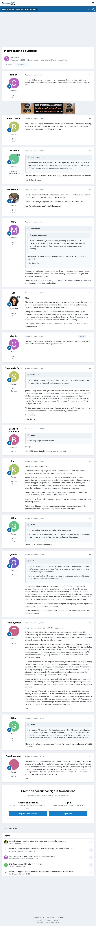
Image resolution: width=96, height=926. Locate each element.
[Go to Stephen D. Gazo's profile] (14, 376)
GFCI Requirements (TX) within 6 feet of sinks (26, 864)
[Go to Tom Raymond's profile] (14, 631)
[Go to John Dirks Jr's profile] (14, 198)
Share (10, 65)
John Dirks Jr (13, 189)
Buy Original (13, 874)
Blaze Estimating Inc (16, 851)
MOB (13, 222)
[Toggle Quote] (29, 157)
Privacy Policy (38, 918)
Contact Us (50, 918)
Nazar (11, 843)
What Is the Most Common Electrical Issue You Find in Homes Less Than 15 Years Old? (41, 849)
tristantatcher (14, 859)
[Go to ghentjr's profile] (14, 562)
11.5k (15, 482)
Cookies (60, 918)
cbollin (16, 57)
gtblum (13, 518)
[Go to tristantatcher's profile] (6, 857)
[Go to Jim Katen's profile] (14, 159)
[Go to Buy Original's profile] (6, 873)
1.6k (14, 139)
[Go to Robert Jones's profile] (14, 126)
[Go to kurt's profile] (14, 469)
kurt (13, 461)
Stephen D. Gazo (13, 368)
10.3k (15, 171)
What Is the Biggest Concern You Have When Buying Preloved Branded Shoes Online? (41, 872)
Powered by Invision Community (48, 922)
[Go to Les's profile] (14, 301)
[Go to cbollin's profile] (6, 58)
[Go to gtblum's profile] (14, 526)
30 (15, 242)
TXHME (11, 866)
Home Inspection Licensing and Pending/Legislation (47, 60)
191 (14, 389)
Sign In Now (68, 814)
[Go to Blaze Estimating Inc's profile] (6, 850)
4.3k (15, 313)
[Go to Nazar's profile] (6, 842)
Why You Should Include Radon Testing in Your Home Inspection (33, 856)
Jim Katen (13, 150)
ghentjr (13, 554)
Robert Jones (13, 118)
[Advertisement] (29, 30)
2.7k (15, 452)
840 (14, 575)
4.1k (14, 210)
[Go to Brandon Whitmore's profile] (14, 439)
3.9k (15, 643)
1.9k (14, 539)
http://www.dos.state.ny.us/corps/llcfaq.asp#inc (43, 206)
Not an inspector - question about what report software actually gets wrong (37, 841)
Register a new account (28, 814)
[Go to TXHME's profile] (6, 865)
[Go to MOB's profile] (14, 230)
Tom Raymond (13, 622)
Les (13, 293)
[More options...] (90, 74)
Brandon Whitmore (13, 430)
